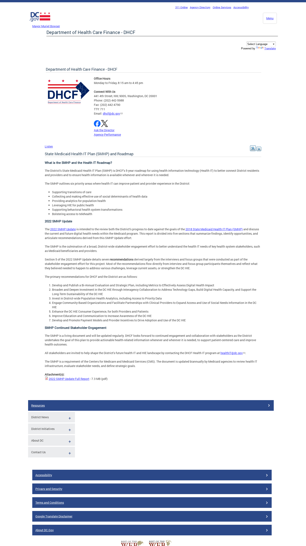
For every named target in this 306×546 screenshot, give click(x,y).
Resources (38, 405)
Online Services (222, 7)
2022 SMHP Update (63, 229)
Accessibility (241, 7)
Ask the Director (104, 130)
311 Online (181, 7)
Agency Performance (107, 134)
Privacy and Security (48, 489)
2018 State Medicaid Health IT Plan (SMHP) (214, 229)
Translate (270, 48)
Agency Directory (200, 7)
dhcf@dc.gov (111, 113)
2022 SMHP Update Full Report (69, 379)
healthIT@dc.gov (231, 353)
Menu (270, 18)
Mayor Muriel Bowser (46, 26)
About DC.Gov (44, 530)
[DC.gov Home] (40, 23)
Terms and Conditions (49, 503)
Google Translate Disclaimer (53, 516)
